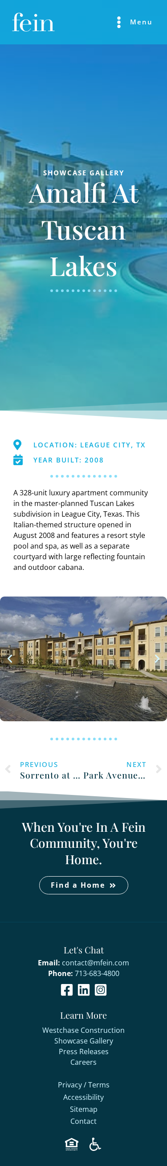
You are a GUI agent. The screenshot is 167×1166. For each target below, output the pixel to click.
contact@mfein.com (95, 963)
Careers (83, 1062)
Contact (83, 1121)
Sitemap (84, 1109)
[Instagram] (100, 989)
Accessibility (83, 1097)
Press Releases (84, 1051)
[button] (9, 658)
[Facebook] (66, 989)
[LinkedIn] (83, 989)
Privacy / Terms (84, 1085)
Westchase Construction (83, 1030)
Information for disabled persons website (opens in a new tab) (95, 1144)
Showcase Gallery (83, 1041)
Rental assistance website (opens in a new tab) (71, 1144)
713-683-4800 (97, 973)
